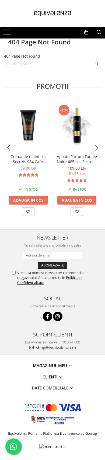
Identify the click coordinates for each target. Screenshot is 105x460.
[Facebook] (47, 316)
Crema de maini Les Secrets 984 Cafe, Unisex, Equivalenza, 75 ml (28, 159)
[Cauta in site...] (99, 32)
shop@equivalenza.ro (55, 347)
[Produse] (7, 34)
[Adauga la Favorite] (28, 211)
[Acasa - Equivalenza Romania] (52, 13)
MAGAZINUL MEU (50, 365)
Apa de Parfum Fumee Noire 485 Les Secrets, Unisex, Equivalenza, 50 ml (76, 159)
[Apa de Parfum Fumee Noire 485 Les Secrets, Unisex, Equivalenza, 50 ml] (76, 125)
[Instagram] (57, 316)
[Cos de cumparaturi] (86, 32)
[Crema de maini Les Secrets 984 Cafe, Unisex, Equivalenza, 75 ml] (28, 125)
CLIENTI (51, 377)
